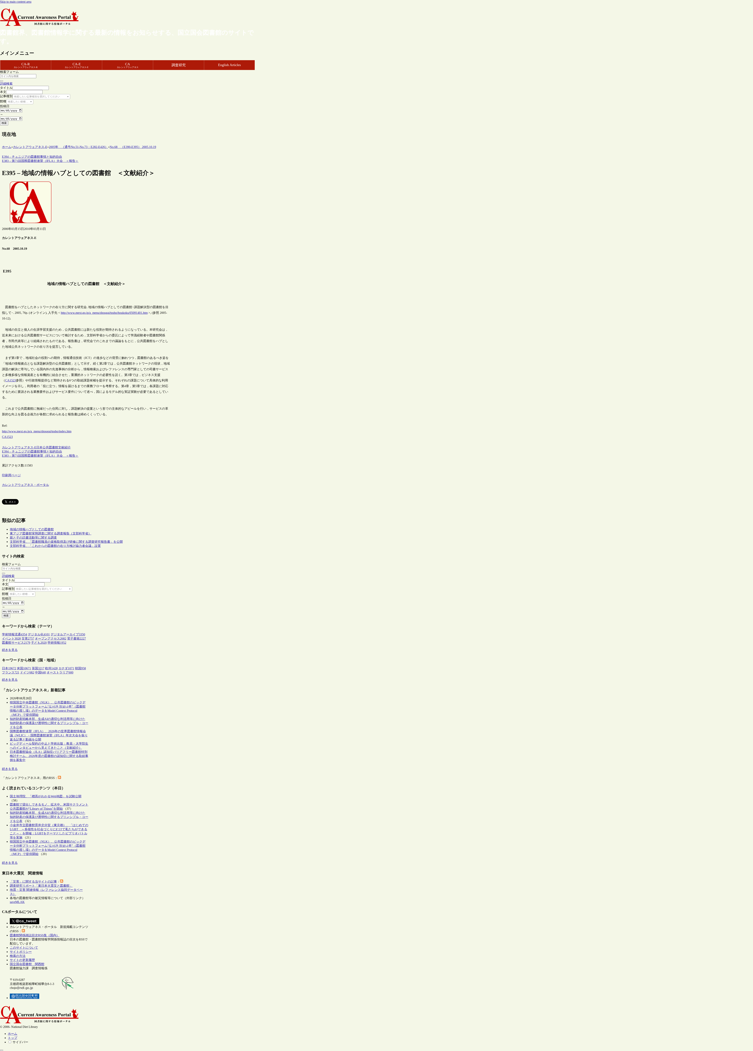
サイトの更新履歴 (22, 960)
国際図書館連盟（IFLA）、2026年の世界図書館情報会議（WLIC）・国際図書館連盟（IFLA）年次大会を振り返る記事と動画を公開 (49, 735)
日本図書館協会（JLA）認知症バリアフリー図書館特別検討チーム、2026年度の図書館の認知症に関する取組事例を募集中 (49, 756)
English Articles (229, 65)
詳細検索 (6, 83)
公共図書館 (50, 447)
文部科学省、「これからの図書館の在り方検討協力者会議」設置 (55, 545)
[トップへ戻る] (1, 1050)
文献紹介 (64, 447)
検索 (4, 123)
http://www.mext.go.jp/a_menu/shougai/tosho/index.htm (36, 431)
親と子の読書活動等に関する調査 (33, 537)
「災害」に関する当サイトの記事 (33, 881)
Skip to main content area (15, 1)
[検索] (1, 81)
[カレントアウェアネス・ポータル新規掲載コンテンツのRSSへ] (23, 931)
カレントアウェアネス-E (19, 447)
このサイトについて (24, 947)
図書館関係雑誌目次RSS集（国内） (34, 935)
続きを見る (10, 650)
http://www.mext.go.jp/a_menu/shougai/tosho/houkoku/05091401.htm (104, 312)
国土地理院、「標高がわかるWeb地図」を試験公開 (45, 796)
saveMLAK (17, 902)
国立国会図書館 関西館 (27, 964)
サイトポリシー (21, 951)
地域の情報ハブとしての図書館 (32, 529)
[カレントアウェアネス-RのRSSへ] (59, 778)
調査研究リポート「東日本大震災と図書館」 (41, 885)
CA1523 (10, 380)
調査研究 (179, 65)
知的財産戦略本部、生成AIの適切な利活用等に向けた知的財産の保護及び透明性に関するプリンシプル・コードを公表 (49, 723)
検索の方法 (17, 956)
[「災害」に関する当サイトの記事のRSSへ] (61, 881)
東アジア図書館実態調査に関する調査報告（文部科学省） (50, 533)
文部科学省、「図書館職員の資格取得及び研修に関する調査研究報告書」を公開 (66, 541)
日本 (39, 447)
